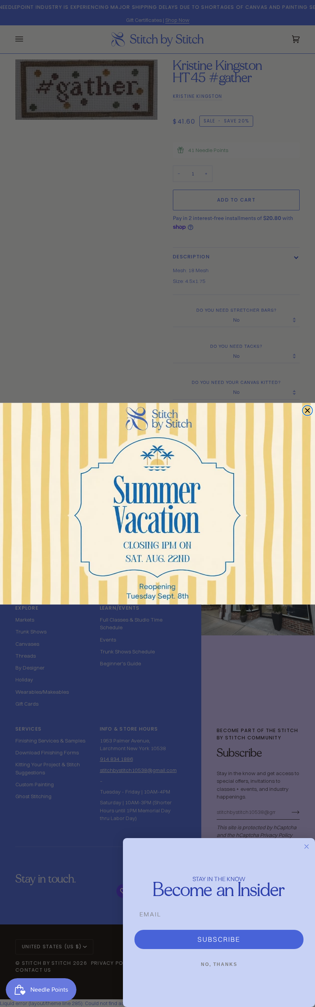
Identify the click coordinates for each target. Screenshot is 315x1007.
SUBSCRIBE (218, 939)
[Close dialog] (307, 410)
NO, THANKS (219, 964)
